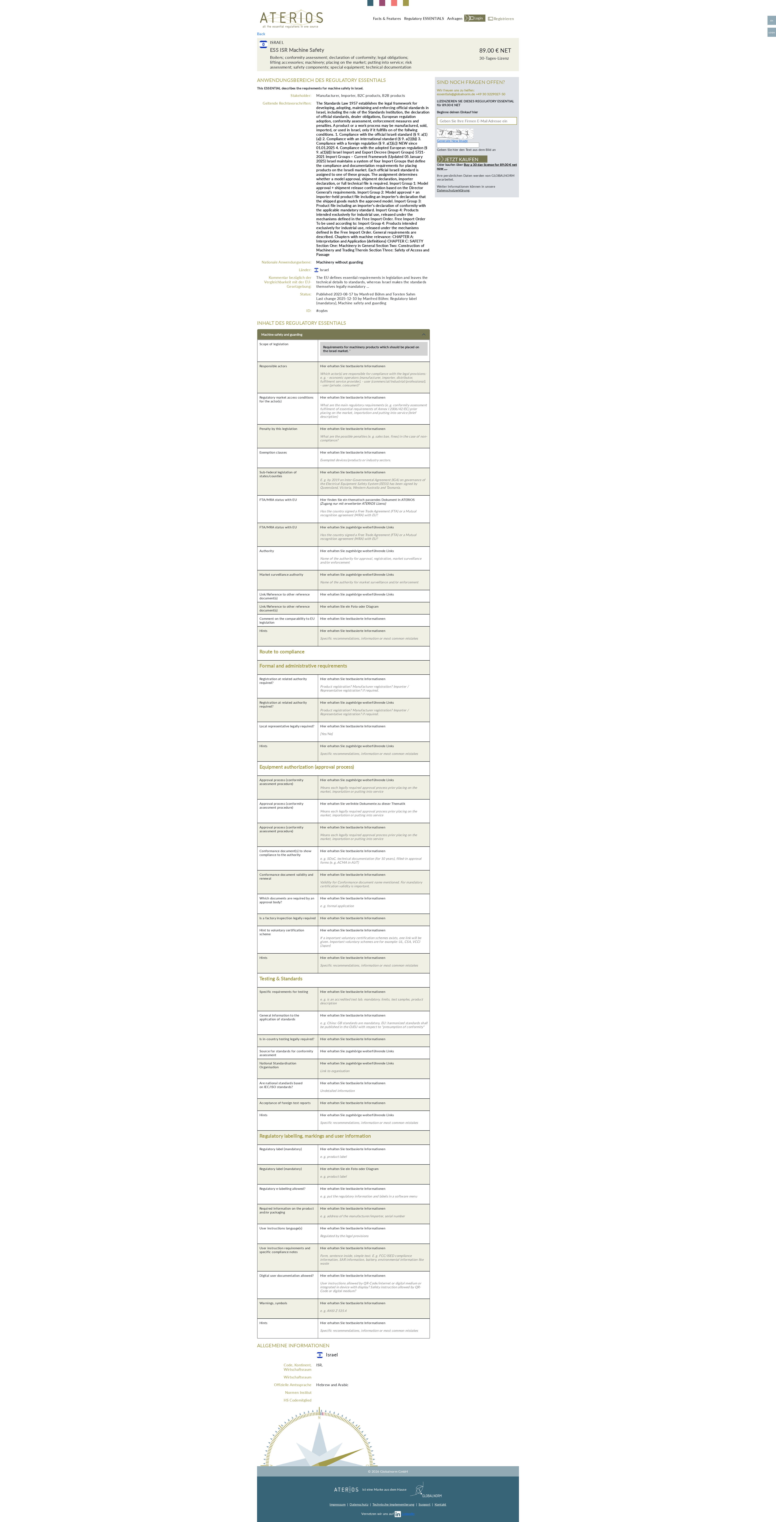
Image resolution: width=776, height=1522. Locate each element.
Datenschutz (359, 1504)
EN (771, 20)
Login (478, 18)
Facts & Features (387, 18)
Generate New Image (452, 141)
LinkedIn (407, 1514)
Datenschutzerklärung (453, 190)
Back (261, 34)
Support (424, 1504)
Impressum (338, 1504)
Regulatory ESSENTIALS (424, 18)
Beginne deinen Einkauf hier (457, 112)
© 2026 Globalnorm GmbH (388, 1471)
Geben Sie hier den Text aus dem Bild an (466, 149)
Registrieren (504, 18)
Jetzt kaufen (461, 159)
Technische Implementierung (393, 1504)
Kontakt (440, 1504)
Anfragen (455, 18)
